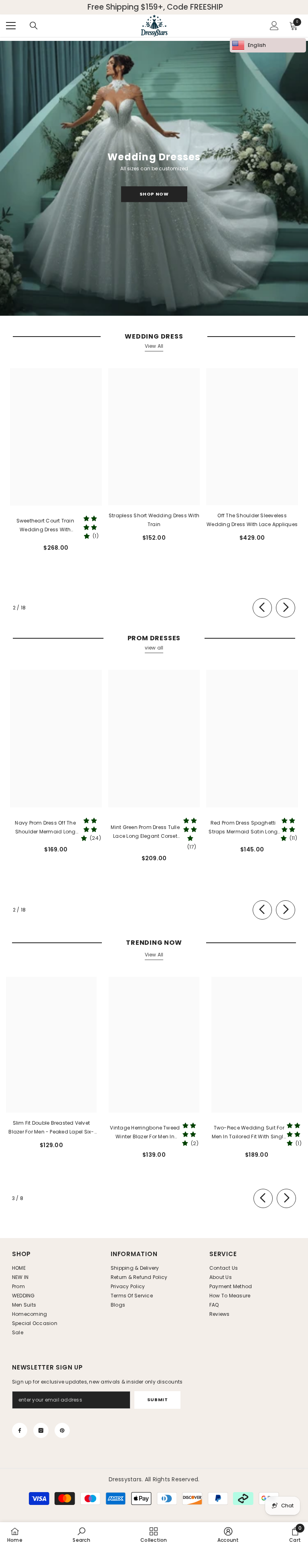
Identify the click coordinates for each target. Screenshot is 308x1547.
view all (154, 647)
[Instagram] (41, 1430)
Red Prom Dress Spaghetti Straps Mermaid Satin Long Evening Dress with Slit (243, 827)
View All (154, 346)
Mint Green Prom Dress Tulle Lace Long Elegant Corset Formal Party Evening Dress (145, 832)
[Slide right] (285, 607)
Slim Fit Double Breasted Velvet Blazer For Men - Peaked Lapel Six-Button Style (51, 1127)
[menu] (11, 25)
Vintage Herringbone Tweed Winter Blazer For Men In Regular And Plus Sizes (145, 1132)
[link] (81, 1534)
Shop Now (154, 194)
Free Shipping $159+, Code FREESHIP (155, 7)
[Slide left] (262, 607)
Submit (157, 1399)
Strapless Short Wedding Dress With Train (154, 520)
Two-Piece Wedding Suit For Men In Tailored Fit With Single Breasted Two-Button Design (249, 1132)
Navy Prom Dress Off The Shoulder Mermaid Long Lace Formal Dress (45, 827)
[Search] (33, 25)
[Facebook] (19, 1430)
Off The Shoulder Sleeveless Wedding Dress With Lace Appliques (252, 520)
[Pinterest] (62, 1430)
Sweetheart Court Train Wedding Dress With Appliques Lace (45, 525)
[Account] (274, 25)
